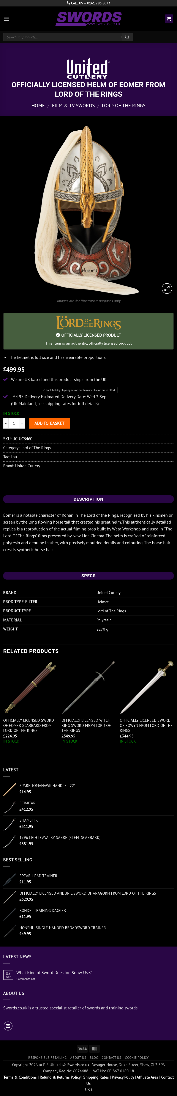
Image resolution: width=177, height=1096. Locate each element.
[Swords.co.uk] (88, 18)
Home (38, 105)
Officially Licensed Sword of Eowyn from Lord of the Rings (146, 725)
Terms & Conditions (20, 1077)
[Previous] (3, 709)
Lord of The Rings (123, 105)
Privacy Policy (123, 1077)
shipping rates (58, 403)
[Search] (127, 37)
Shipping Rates (96, 1077)
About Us (78, 1057)
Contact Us (111, 1057)
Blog (94, 1057)
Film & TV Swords (73, 105)
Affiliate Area (147, 1077)
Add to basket (50, 423)
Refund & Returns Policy (60, 1077)
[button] (6, 19)
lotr (14, 456)
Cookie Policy (137, 1057)
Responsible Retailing (47, 1057)
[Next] (173, 709)
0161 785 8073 (98, 3)
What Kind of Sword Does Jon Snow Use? (54, 972)
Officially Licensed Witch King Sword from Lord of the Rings (86, 725)
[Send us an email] (8, 1025)
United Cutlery (27, 465)
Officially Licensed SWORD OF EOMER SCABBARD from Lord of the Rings (28, 725)
